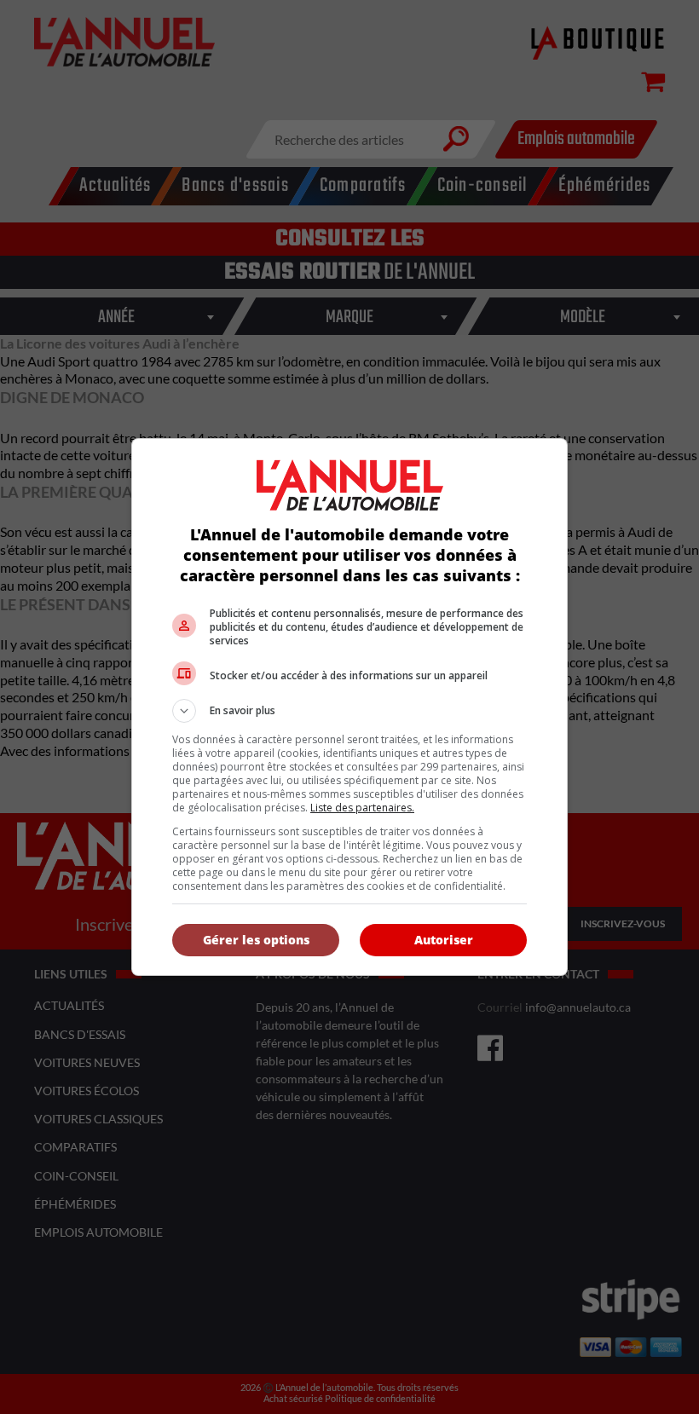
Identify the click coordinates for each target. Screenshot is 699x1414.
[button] (349, 711)
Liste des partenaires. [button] (362, 807)
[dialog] (349, 707)
